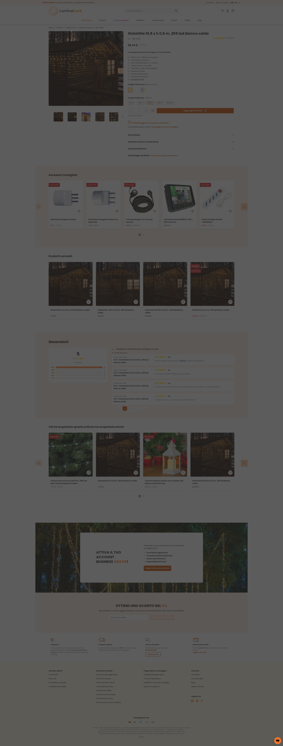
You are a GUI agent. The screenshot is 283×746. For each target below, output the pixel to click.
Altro (160, 377)
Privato (124, 371)
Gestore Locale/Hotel (148, 371)
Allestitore (173, 371)
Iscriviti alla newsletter (131, 401)
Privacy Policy (161, 386)
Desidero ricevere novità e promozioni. (144, 386)
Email (121, 356)
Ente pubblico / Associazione (133, 377)
